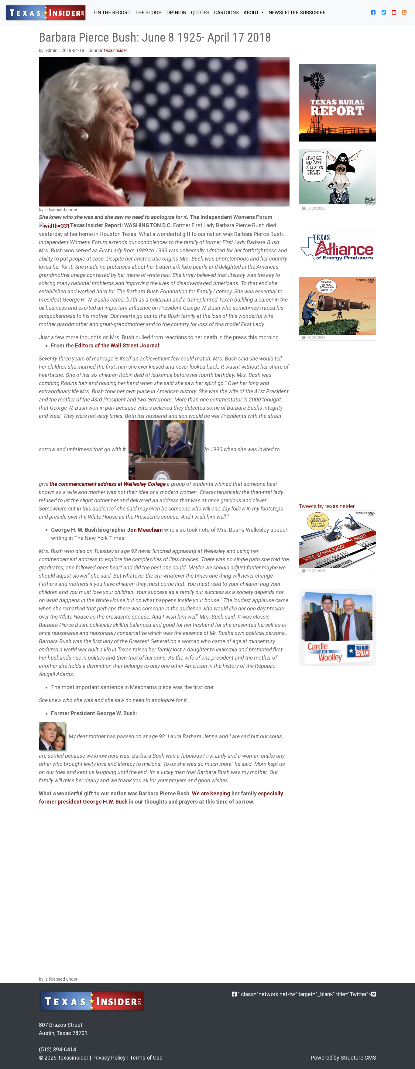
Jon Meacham (145, 530)
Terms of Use (146, 1057)
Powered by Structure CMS (343, 1057)
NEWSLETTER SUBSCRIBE (297, 12)
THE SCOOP (148, 12)
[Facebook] (234, 994)
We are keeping (211, 793)
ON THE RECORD (112, 12)
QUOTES (200, 12)
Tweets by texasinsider (327, 506)
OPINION (176, 12)
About (252, 12)
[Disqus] (164, 890)
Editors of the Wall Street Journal (117, 345)
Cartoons (226, 12)
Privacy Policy (109, 1057)
